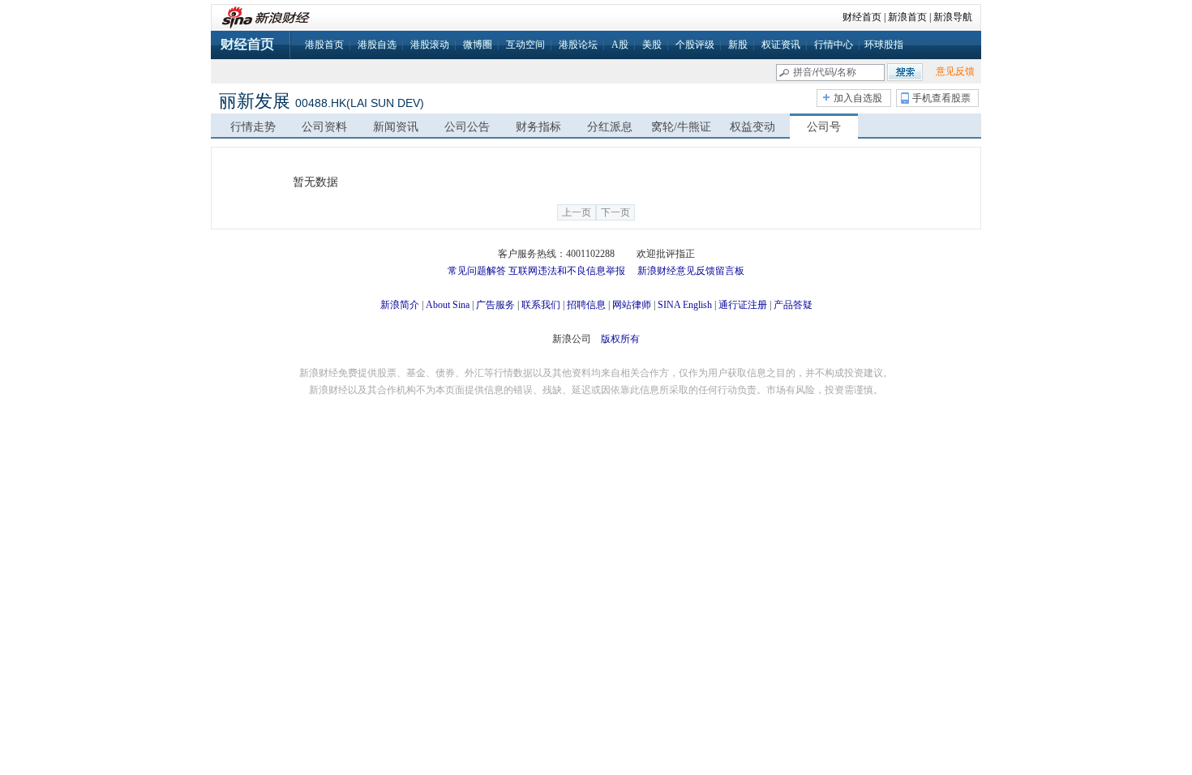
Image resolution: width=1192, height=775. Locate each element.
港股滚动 (429, 44)
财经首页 (862, 17)
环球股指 (883, 44)
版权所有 (620, 339)
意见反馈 (955, 71)
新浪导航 (952, 17)
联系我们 (540, 304)
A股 (619, 44)
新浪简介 (399, 304)
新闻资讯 (395, 127)
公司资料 (324, 127)
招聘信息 (586, 304)
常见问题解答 (477, 270)
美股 (652, 44)
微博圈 (477, 44)
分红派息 (609, 127)
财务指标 (538, 127)
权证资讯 (780, 44)
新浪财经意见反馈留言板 (690, 270)
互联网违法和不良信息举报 (566, 270)
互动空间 (525, 44)
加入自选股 (858, 98)
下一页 (615, 212)
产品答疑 (793, 304)
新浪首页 (907, 17)
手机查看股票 (941, 98)
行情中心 (833, 44)
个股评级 (694, 44)
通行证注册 (742, 304)
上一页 (576, 212)
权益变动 (752, 127)
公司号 (824, 127)
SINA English (685, 304)
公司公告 (467, 127)
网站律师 (631, 304)
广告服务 (495, 304)
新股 (738, 44)
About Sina (448, 304)
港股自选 (377, 44)
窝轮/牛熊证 (681, 127)
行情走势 (253, 127)
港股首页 (324, 44)
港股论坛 (578, 44)
